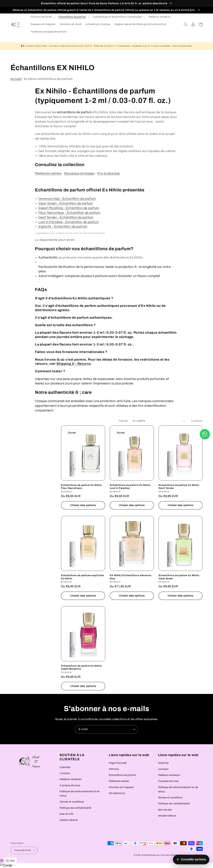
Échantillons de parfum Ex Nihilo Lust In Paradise (130, 486)
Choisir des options (83, 505)
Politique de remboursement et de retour (80, 793)
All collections (117, 793)
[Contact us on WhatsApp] (205, 434)
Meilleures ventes (48, 173)
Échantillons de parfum (122, 775)
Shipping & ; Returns (73, 363)
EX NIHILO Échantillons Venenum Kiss (130, 577)
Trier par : (123, 421)
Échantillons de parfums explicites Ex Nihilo (82, 577)
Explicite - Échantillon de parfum (62, 226)
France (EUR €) (22, 850)
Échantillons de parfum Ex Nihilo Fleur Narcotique (81, 486)
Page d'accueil (117, 763)
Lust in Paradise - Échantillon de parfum (68, 222)
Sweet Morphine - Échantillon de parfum (68, 208)
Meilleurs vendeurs (70, 779)
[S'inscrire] (134, 729)
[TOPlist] (6, 865)
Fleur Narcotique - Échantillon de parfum (69, 212)
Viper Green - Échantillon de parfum (65, 203)
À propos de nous (70, 785)
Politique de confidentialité (75, 808)
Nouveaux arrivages (79, 173)
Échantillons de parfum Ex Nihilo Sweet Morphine (81, 667)
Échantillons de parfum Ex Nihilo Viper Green (179, 577)
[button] (42, 17)
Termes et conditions (72, 802)
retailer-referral (69, 820)
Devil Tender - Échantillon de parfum (65, 217)
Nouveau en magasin (121, 787)
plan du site (66, 814)
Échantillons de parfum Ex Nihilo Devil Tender (179, 486)
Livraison (65, 773)
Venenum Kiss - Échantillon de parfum (67, 198)
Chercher (65, 767)
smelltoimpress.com (150, 855)
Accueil (16, 79)
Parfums (114, 769)
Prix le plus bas (108, 173)
